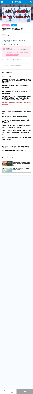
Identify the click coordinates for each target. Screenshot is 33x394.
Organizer (4, 392)
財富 (18, 59)
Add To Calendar (8, 42)
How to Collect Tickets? (12, 54)
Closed (25, 391)
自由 (13, 59)
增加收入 (7, 59)
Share (29, 5)
